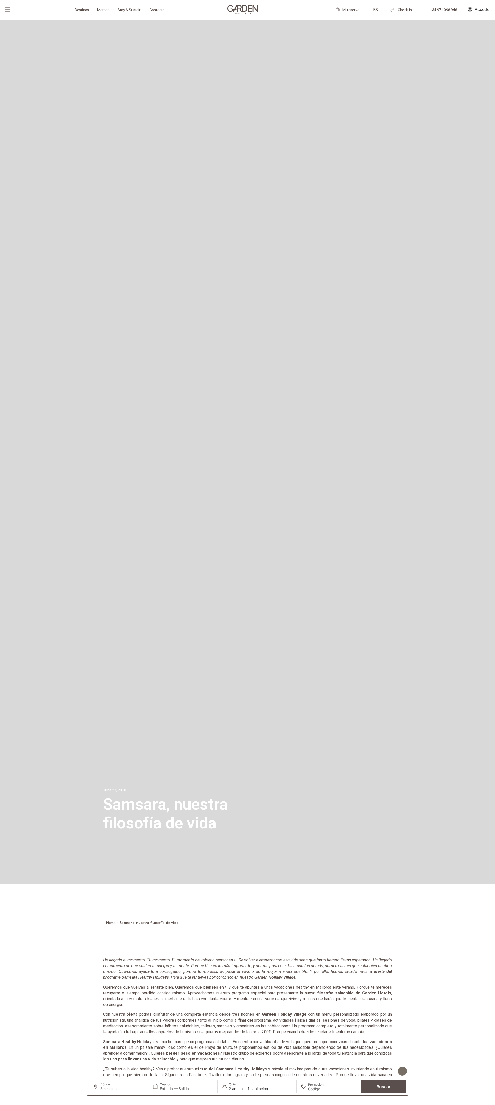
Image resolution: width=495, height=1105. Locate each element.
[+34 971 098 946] (424, 10)
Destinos (82, 10)
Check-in (405, 10)
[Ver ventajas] (402, 1071)
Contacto (157, 10)
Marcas (103, 10)
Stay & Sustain (129, 10)
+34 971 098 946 (443, 10)
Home (111, 922)
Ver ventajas (384, 1071)
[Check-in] (392, 10)
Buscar (383, 1086)
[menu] (7, 9)
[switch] (146, 1072)
